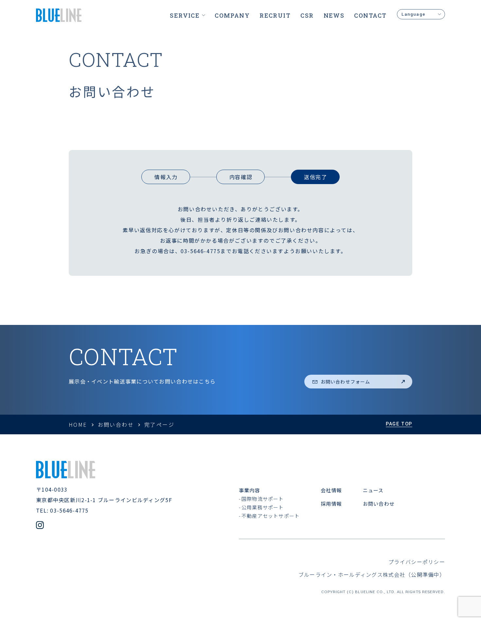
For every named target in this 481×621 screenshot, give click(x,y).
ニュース (373, 490)
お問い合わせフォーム (345, 381)
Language (413, 14)
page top (399, 424)
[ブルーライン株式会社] (58, 15)
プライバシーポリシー (416, 562)
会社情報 (331, 490)
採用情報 (331, 503)
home (78, 424)
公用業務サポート (262, 507)
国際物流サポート (262, 498)
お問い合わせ (116, 424)
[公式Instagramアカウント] (40, 526)
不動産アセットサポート (270, 515)
